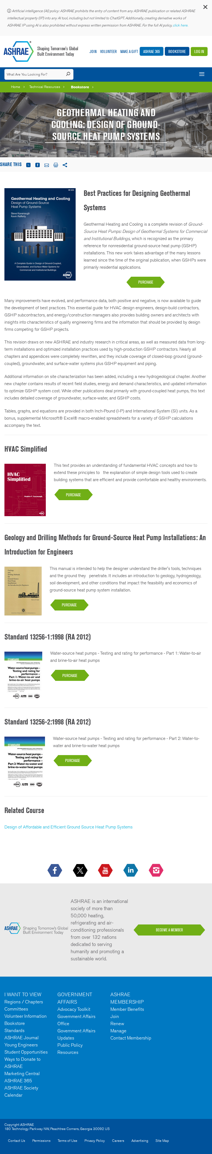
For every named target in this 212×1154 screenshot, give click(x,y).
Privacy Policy (94, 1140)
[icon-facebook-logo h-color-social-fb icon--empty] (55, 870)
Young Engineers (21, 1045)
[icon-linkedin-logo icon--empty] (131, 870)
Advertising (139, 1140)
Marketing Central (22, 1073)
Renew (117, 1023)
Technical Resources (44, 86)
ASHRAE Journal (21, 1037)
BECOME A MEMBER (169, 930)
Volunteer (108, 51)
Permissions (41, 1140)
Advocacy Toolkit (73, 1009)
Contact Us (16, 1140)
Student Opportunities (26, 1052)
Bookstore (177, 51)
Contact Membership (130, 1038)
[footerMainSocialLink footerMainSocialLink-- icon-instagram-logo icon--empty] (156, 870)
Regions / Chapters (23, 1001)
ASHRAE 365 (151, 51)
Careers (118, 1140)
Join (93, 51)
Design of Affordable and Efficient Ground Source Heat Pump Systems (68, 827)
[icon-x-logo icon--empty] (81, 870)
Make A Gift (129, 51)
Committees (16, 1009)
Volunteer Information (25, 1016)
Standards (14, 1030)
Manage (118, 1030)
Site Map (162, 1140)
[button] (205, 8)
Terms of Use (67, 1140)
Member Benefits (127, 1009)
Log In (199, 51)
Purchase (145, 282)
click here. (181, 25)
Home (15, 86)
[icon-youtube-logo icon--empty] (106, 870)
